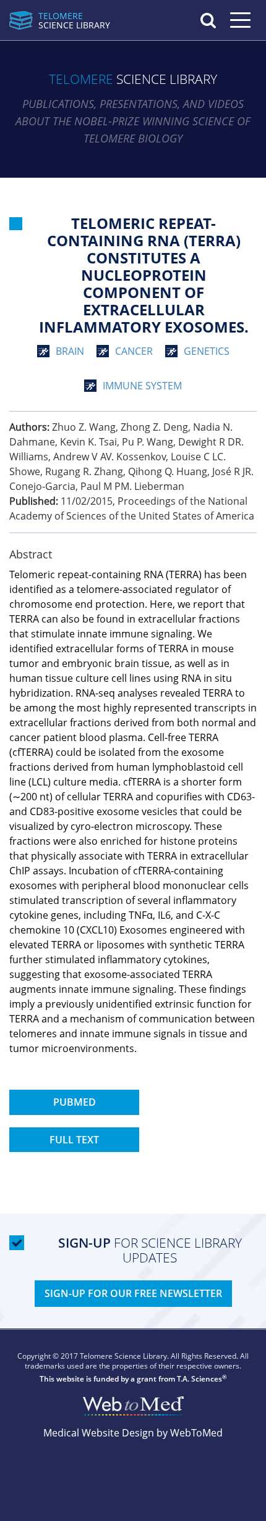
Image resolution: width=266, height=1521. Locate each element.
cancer (134, 351)
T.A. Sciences (199, 1379)
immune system (142, 385)
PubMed (74, 1102)
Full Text (74, 1139)
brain (70, 351)
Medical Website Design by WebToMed (133, 1433)
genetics (207, 351)
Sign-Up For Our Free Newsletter (133, 1293)
